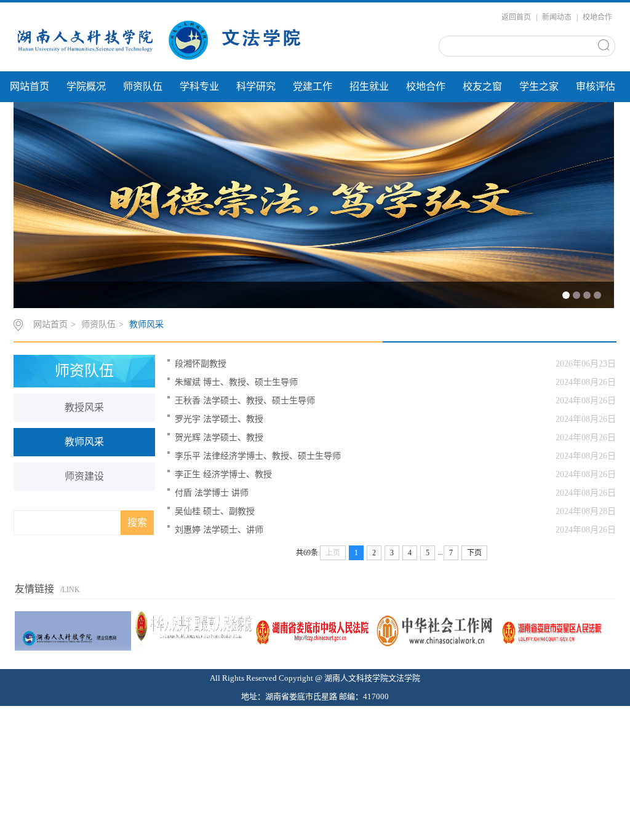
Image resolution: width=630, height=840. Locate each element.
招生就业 (369, 86)
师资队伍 (142, 86)
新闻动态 (557, 17)
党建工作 (312, 86)
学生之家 (539, 86)
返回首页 (516, 17)
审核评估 (595, 86)
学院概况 (86, 86)
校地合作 (597, 17)
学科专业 (199, 86)
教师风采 (146, 324)
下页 (474, 553)
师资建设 (84, 476)
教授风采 (84, 407)
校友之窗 (482, 86)
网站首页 (29, 86)
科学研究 (256, 86)
